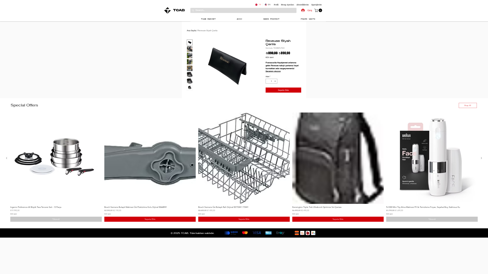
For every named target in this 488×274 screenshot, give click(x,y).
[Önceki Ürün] (6, 158)
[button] (318, 10)
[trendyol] (297, 233)
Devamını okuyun (273, 71)
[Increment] (275, 81)
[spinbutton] (271, 81)
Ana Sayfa (191, 30)
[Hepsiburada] (302, 233)
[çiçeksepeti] (313, 233)
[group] (244, 167)
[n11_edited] (308, 233)
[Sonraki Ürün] (481, 158)
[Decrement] (267, 81)
